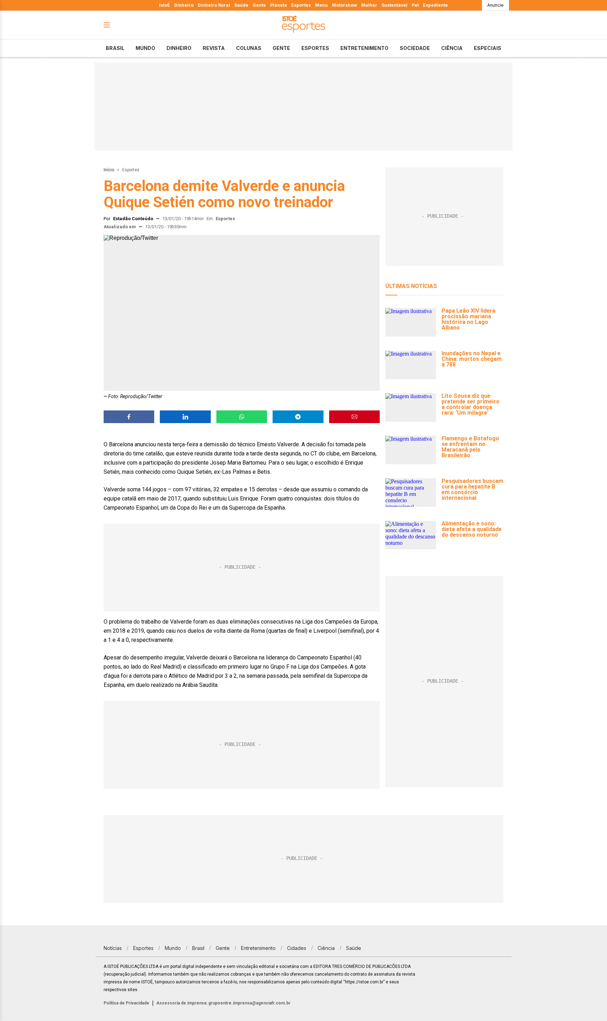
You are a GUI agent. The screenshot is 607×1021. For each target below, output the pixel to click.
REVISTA (214, 48)
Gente (259, 5)
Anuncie (495, 5)
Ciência (452, 48)
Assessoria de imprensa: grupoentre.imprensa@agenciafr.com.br (223, 1003)
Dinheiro (184, 5)
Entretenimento (364, 48)
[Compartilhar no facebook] (129, 416)
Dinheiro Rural (214, 5)
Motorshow (344, 5)
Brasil (115, 48)
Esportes (301, 5)
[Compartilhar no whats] (241, 416)
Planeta (278, 5)
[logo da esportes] (303, 25)
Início (109, 169)
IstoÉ (164, 5)
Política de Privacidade (126, 1003)
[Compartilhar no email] (354, 416)
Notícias (113, 948)
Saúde (241, 5)
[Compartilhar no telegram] (298, 416)
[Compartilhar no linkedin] (185, 416)
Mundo (145, 48)
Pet (415, 5)
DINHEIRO (179, 48)
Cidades (296, 948)
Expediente (435, 5)
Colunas (248, 48)
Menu (321, 5)
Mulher (369, 5)
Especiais (487, 48)
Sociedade (415, 48)
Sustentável (394, 5)
